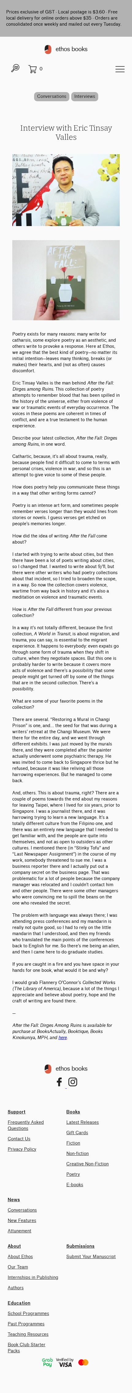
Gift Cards (77, 1132)
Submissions (80, 1246)
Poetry (73, 1174)
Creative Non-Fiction (87, 1164)
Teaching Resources (28, 1334)
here (62, 1037)
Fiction (73, 1143)
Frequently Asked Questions (26, 1125)
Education (19, 1303)
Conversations (51, 96)
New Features (22, 1220)
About (14, 1246)
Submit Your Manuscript (91, 1256)
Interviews (84, 96)
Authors (16, 1288)
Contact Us (19, 1139)
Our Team (18, 1267)
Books (73, 1112)
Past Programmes (26, 1324)
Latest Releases (82, 1122)
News (14, 1200)
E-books (74, 1184)
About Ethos (20, 1256)
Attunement (19, 1231)
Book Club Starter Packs (26, 1348)
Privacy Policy (22, 1149)
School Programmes (28, 1313)
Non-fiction (77, 1153)
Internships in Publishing (33, 1277)
